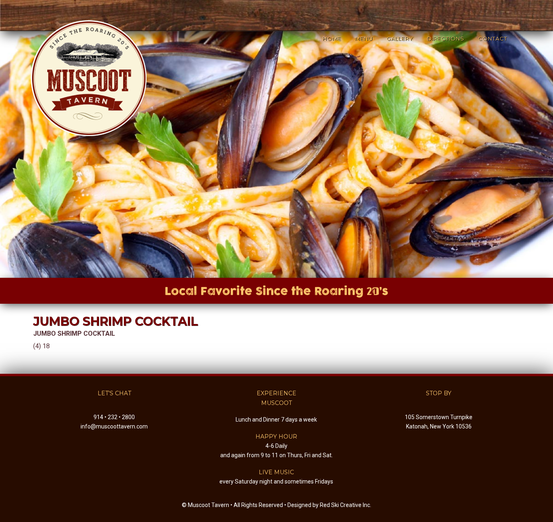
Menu (364, 38)
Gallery (400, 38)
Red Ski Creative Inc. (345, 505)
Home (332, 38)
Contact (492, 38)
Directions (445, 38)
